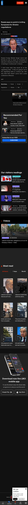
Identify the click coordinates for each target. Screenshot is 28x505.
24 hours (5, 271)
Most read (8, 266)
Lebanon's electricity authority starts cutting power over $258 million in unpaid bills (21, 296)
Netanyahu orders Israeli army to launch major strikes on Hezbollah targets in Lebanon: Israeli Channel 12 (19, 201)
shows (20, 503)
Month (24, 271)
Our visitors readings (11, 173)
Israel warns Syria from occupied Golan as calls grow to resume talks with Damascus (6, 320)
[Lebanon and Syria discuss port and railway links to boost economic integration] (7, 288)
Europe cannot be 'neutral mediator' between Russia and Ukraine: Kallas (19, 209)
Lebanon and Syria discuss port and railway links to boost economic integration (6, 296)
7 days (15, 271)
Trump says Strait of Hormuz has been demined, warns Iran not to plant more (18, 132)
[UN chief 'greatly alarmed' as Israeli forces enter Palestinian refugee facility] (21, 336)
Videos (6, 221)
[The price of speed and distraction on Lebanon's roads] (21, 312)
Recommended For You (12, 116)
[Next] (26, 234)
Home (3, 503)
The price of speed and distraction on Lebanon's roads (20, 320)
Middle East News (16, 176)
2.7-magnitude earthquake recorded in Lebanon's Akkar (18, 191)
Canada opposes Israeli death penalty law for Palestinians (18, 181)
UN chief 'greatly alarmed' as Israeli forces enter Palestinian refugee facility (20, 344)
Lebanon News (16, 186)
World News (13, 121)
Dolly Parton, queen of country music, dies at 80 (17, 124)
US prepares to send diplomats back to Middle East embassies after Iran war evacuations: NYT (6, 344)
